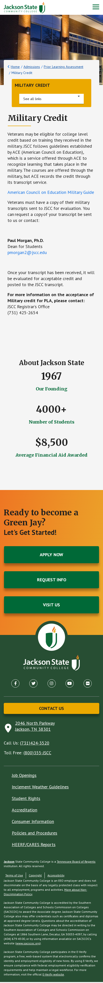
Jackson (9, 861)
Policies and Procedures (34, 833)
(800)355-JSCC (37, 753)
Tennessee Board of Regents (76, 861)
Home (15, 66)
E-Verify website (53, 974)
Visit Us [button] (51, 605)
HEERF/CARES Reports (34, 844)
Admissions (32, 66)
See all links (32, 99)
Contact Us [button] (51, 708)
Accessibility (56, 875)
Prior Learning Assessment (63, 66)
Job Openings (24, 775)
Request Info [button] (51, 580)
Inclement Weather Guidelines (40, 787)
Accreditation (24, 810)
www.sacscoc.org (28, 943)
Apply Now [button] (51, 554)
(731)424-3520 (34, 743)
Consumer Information (33, 821)
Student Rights (26, 798)
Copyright (35, 875)
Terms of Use (14, 875)
